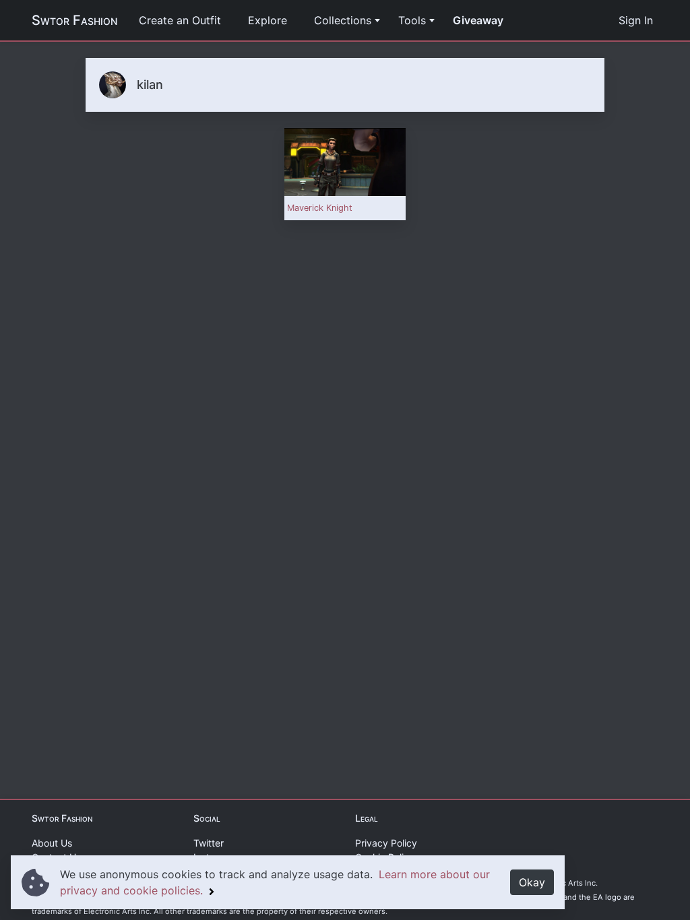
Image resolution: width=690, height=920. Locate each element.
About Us (52, 843)
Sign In (636, 20)
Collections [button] (342, 20)
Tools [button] (412, 20)
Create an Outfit (180, 20)
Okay (532, 882)
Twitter (208, 843)
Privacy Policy (386, 843)
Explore (267, 20)
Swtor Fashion (74, 20)
